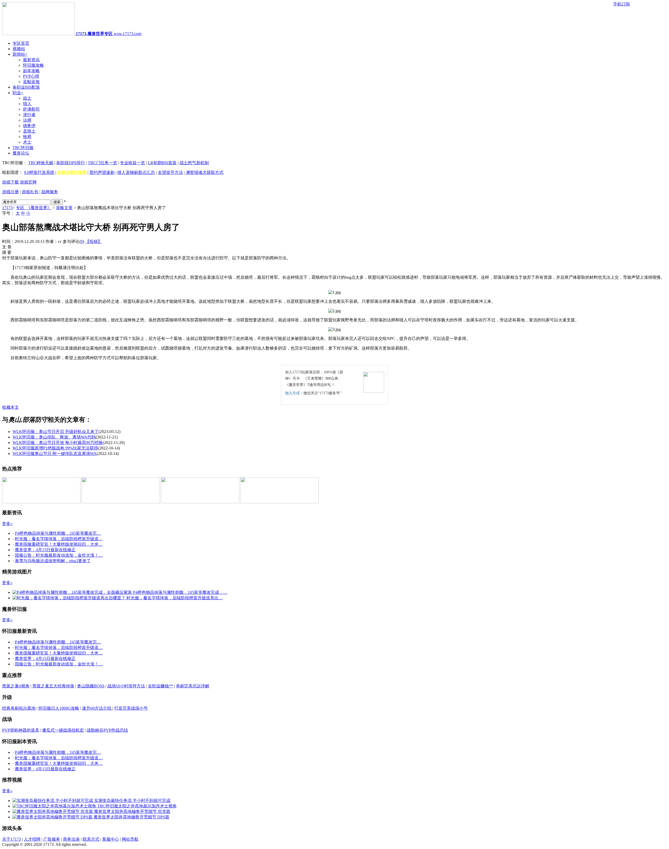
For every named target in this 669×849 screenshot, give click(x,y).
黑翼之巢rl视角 (16, 686)
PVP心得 (31, 76)
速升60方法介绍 (97, 708)
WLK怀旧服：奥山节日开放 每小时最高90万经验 (58, 442)
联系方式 (91, 839)
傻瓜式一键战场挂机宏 (63, 730)
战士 (27, 98)
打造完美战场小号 (131, 708)
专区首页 (21, 43)
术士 (27, 142)
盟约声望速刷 (101, 172)
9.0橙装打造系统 (39, 172)
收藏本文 (10, 407)
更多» (7, 523)
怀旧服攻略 (33, 65)
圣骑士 (29, 131)
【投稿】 (93, 241)
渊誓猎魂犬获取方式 (204, 172)
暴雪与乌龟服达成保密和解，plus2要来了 (53, 561)
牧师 (27, 136)
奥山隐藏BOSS (91, 686)
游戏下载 (10, 182)
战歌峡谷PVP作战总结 (107, 730)
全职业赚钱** (160, 686)
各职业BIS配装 (26, 87)
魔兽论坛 (21, 153)
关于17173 (11, 839)
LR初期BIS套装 (162, 163)
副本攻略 (31, 71)
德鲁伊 (29, 125)
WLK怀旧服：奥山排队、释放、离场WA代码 (54, 437)
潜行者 (29, 114)
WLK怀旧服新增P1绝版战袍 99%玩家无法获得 (55, 448)
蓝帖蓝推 (31, 81)
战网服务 (49, 192)
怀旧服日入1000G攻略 (58, 708)
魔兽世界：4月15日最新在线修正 (45, 550)
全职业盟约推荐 (71, 172)
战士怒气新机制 (194, 163)
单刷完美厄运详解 (192, 686)
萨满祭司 (31, 109)
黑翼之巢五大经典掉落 (53, 686)
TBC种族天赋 (40, 163)
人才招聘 (32, 839)
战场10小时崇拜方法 (126, 686)
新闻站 (20, 54)
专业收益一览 (132, 163)
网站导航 (130, 839)
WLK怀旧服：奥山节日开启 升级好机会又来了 (56, 431)
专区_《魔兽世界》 (33, 208)
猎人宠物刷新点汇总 (136, 172)
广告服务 (51, 839)
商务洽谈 (71, 839)
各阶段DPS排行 (70, 163)
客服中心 (110, 839)
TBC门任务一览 (102, 163)
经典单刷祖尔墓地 (19, 708)
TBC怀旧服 (23, 147)
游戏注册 (10, 192)
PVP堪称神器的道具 (20, 730)
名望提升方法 (170, 172)
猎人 (27, 103)
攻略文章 (64, 208)
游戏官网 (28, 182)
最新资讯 (31, 60)
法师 (27, 120)
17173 (7, 208)
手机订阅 (621, 4)
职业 (18, 92)
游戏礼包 (30, 192)
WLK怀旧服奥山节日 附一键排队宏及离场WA (55, 453)
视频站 (19, 49)
